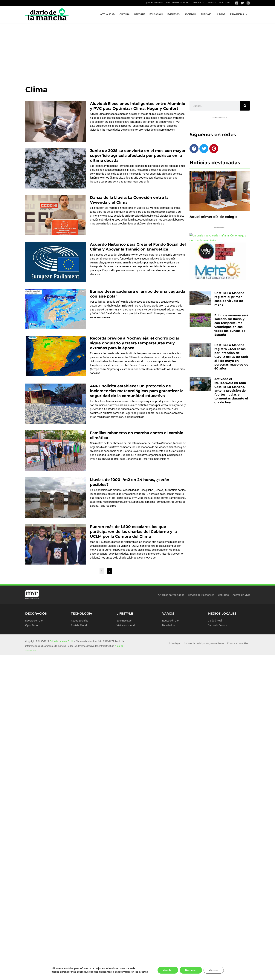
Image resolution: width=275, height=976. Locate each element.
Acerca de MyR (241, 594)
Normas (212, 3)
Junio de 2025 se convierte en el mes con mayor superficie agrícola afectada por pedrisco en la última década (138, 155)
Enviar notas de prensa (178, 3)
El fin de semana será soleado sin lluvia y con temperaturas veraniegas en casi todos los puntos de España (231, 325)
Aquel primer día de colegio (214, 217)
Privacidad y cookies (237, 643)
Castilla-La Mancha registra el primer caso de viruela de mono (229, 298)
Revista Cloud (79, 625)
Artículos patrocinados (171, 594)
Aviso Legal (175, 643)
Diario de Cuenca (217, 625)
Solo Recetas (124, 620)
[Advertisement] (137, 51)
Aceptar (167, 970)
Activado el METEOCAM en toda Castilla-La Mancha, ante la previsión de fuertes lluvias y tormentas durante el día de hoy (231, 390)
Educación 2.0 (170, 620)
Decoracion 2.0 (34, 620)
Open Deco (31, 625)
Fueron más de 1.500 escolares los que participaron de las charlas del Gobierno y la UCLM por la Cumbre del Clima (133, 531)
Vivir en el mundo (126, 625)
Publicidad (198, 3)
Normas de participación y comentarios (204, 643)
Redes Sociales (79, 620)
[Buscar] (245, 106)
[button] (245, 14)
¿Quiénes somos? (154, 3)
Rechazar (190, 970)
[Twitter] (242, 3)
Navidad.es (168, 625)
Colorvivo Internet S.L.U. (62, 641)
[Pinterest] (248, 3)
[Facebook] (237, 3)
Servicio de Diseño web (201, 594)
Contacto (224, 3)
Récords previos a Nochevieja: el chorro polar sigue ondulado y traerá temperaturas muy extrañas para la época (134, 343)
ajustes (143, 972)
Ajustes (213, 970)
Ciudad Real (215, 620)
